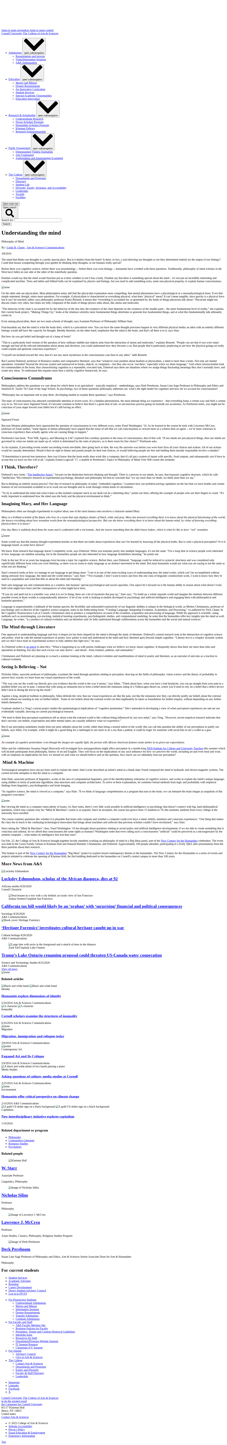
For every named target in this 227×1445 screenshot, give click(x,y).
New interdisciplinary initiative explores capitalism (37, 1116)
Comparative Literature (21, 1140)
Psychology (15, 1146)
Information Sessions (27, 1309)
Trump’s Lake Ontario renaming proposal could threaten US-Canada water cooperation (81, 955)
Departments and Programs (31, 178)
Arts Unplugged (25, 154)
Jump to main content (42, 30)
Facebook (14, 1388)
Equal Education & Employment (27, 1432)
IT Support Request (27, 1344)
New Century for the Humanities (179, 840)
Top (3, 1441)
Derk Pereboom (15, 1249)
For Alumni (15, 1350)
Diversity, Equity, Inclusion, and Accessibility (41, 187)
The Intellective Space (40, 474)
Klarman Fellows (25, 128)
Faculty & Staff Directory (30, 1373)
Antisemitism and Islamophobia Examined (39, 158)
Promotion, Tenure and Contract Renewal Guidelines (45, 1331)
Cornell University (12, 33)
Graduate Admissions (28, 1318)
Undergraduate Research (29, 118)
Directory (21, 181)
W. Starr (9, 1168)
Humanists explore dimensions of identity (31, 996)
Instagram (14, 1382)
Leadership (22, 190)
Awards (20, 194)
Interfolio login (24, 1334)
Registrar (14, 1284)
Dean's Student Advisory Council (27, 1290)
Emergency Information (22, 1435)
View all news (9, 969)
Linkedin (14, 1385)
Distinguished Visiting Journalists (34, 151)
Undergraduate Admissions (31, 1302)
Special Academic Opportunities (34, 95)
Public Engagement (19, 148)
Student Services (25, 92)
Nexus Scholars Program (29, 122)
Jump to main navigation (15, 30)
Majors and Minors (26, 82)
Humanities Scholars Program (32, 125)
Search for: (7, 220)
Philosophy (15, 1137)
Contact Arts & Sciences (29, 1363)
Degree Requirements (28, 86)
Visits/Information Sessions (31, 59)
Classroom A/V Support (29, 1347)
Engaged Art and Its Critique (22, 1056)
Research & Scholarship (22, 115)
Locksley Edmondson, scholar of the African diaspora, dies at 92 (59, 878)
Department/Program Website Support (37, 1341)
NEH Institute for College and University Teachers (175, 748)
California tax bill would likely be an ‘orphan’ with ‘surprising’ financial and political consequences (91, 906)
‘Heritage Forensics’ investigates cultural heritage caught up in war (62, 927)
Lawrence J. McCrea (20, 1222)
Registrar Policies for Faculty (32, 1328)
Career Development (20, 1287)
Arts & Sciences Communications (45, 247)
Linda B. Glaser (16, 247)
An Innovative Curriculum (30, 89)
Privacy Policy (17, 1429)
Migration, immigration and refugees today (32, 1036)
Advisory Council (26, 1353)
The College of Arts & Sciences (40, 33)
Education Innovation (28, 98)
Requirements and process (30, 56)
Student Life (22, 184)
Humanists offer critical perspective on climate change (40, 1096)
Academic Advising (20, 1280)
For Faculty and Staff (20, 1322)
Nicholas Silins (14, 1195)
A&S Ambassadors (26, 62)
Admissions (15, 52)
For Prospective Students (22, 1299)
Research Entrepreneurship (31, 131)
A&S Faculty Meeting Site (30, 1325)
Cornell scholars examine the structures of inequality (39, 1016)
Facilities (21, 197)
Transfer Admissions (27, 1315)
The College (15, 174)
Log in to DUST (18, 1293)
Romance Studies (18, 1143)
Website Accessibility (20, 1426)
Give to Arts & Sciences (29, 1357)
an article (31, 646)
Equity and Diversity (27, 1369)
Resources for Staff (26, 1338)
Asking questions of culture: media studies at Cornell (39, 1076)
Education (14, 79)
